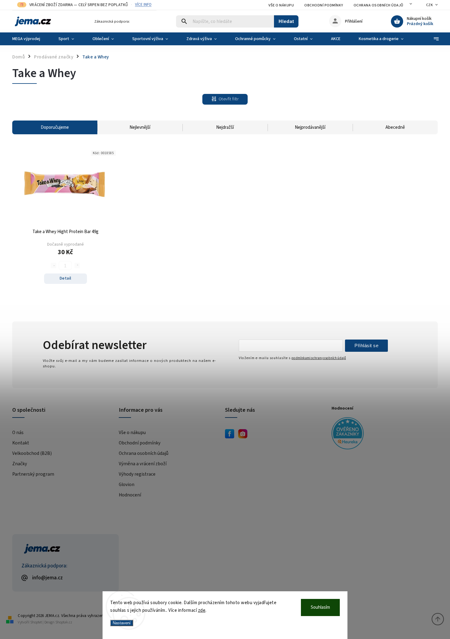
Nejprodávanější (310, 127)
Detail (65, 278)
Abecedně (395, 127)
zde (202, 610)
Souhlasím (320, 607)
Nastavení (122, 623)
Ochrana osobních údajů (378, 5)
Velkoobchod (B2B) (32, 453)
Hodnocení (130, 495)
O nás (18, 432)
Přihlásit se (366, 345)
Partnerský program (33, 474)
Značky (19, 463)
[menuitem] (30, 38)
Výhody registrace (137, 474)
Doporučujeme (55, 127)
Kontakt (20, 443)
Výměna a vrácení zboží (143, 463)
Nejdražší (225, 127)
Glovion (126, 484)
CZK (429, 5)
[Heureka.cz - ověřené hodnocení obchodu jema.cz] (382, 434)
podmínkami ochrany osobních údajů (318, 358)
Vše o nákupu (281, 5)
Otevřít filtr (229, 99)
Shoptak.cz (63, 622)
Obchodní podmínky (323, 5)
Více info (143, 5)
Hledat (286, 21)
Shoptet (36, 622)
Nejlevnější (139, 127)
